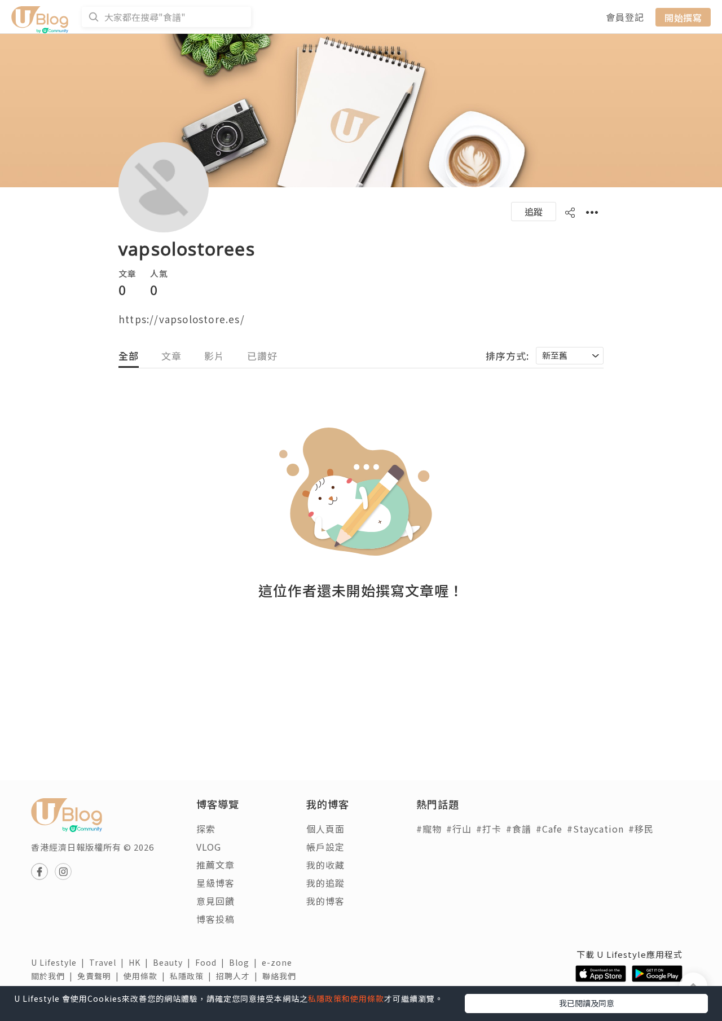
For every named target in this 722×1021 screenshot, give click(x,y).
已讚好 (262, 356)
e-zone (279, 962)
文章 (171, 356)
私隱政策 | (193, 976)
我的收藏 (325, 865)
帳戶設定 (325, 846)
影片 (214, 356)
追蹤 (534, 211)
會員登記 (625, 17)
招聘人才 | (239, 976)
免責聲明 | (100, 976)
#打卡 (488, 828)
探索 (205, 828)
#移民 (641, 828)
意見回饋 (215, 901)
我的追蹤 (325, 883)
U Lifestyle (60, 962)
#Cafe (549, 828)
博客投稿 (215, 919)
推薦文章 (215, 865)
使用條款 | (147, 976)
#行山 (459, 828)
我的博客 (325, 901)
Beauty (174, 962)
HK (141, 962)
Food (212, 962)
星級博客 (215, 883)
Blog (245, 962)
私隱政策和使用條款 (346, 998)
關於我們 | (54, 976)
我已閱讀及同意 (586, 1003)
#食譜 (518, 828)
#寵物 (429, 828)
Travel (109, 962)
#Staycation (595, 828)
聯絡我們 (281, 976)
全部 (128, 356)
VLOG (208, 846)
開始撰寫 (683, 17)
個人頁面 (325, 828)
